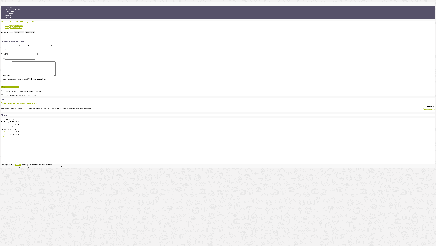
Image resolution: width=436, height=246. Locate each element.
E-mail (4, 54)
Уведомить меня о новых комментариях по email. (23, 91)
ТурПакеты (9, 11)
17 (19, 129)
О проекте (9, 15)
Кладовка (9, 13)
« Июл (3, 137)
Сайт (3, 58)
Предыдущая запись (14, 26)
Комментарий (6, 75)
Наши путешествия (12, 9)
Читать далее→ (429, 109)
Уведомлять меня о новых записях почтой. (20, 95)
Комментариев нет (40, 22)
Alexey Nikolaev (7, 22)
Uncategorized (27, 22)
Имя (3, 50)
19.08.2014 (18, 22)
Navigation (9, 17)
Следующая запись (13, 28)
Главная (8, 7)
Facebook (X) (19, 32)
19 (5, 132)
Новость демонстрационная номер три (19, 103)
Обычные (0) (30, 32)
